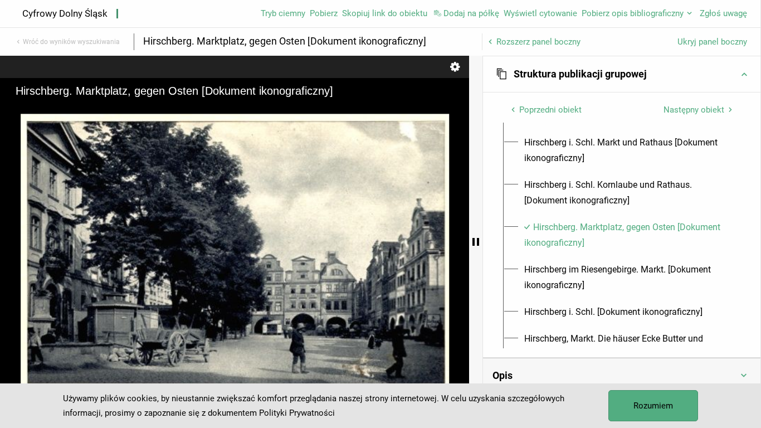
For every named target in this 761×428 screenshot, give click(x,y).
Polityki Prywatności (297, 413)
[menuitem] (628, 150)
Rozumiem (653, 406)
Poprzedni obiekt (550, 110)
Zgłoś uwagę (723, 13)
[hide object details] (475, 242)
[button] (621, 74)
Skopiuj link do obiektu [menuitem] (384, 13)
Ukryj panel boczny (712, 42)
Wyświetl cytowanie (540, 13)
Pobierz (324, 13)
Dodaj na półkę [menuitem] (471, 13)
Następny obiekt (694, 110)
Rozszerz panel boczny (538, 42)
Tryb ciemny (283, 13)
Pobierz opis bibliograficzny (633, 13)
